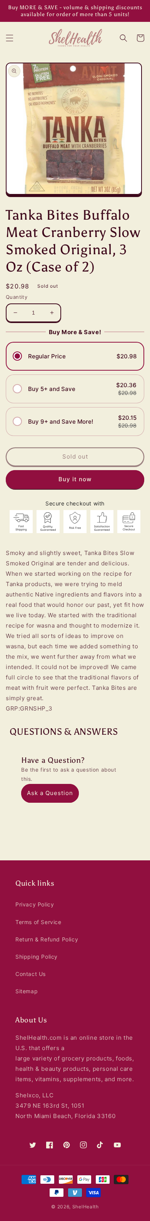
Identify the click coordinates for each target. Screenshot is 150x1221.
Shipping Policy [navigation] (36, 956)
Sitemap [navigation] (26, 991)
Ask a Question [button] (50, 793)
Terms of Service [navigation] (38, 922)
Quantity (16, 297)
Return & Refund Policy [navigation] (46, 939)
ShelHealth (85, 1206)
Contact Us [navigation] (30, 974)
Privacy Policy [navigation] (34, 904)
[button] (9, 38)
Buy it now (75, 479)
